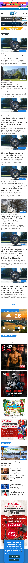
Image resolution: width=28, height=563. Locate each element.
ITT (22, 551)
